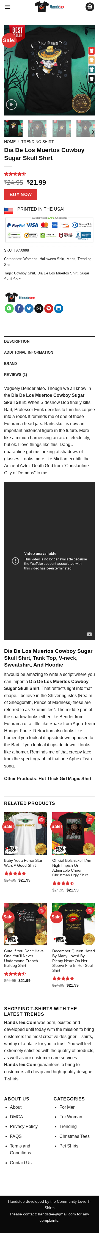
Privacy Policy (24, 1126)
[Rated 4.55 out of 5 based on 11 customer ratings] (49, 174)
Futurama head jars (23, 423)
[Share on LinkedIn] (58, 308)
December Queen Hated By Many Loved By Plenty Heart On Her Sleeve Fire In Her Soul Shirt (73, 961)
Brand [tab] (10, 364)
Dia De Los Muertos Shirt (57, 273)
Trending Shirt (37, 142)
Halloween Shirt (52, 259)
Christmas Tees (74, 1136)
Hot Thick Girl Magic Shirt (64, 778)
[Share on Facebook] (19, 308)
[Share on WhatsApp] (9, 308)
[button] (7, 6)
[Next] (86, 70)
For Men (67, 1107)
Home (10, 142)
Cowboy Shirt (24, 273)
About (15, 1107)
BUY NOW (21, 194)
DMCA (16, 1116)
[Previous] (13, 70)
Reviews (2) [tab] (15, 375)
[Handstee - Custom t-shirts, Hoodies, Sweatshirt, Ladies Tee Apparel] (49, 7)
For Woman (70, 1116)
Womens (30, 259)
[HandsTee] (20, 297)
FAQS (16, 1136)
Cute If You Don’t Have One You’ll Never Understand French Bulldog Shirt (24, 958)
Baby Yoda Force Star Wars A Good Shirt (23, 863)
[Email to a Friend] (38, 308)
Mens (71, 259)
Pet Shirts (68, 1146)
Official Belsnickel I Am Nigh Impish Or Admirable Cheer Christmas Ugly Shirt (71, 867)
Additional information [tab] (28, 352)
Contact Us (21, 1162)
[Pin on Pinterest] (48, 308)
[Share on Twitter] (29, 308)
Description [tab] (16, 341)
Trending (68, 1126)
